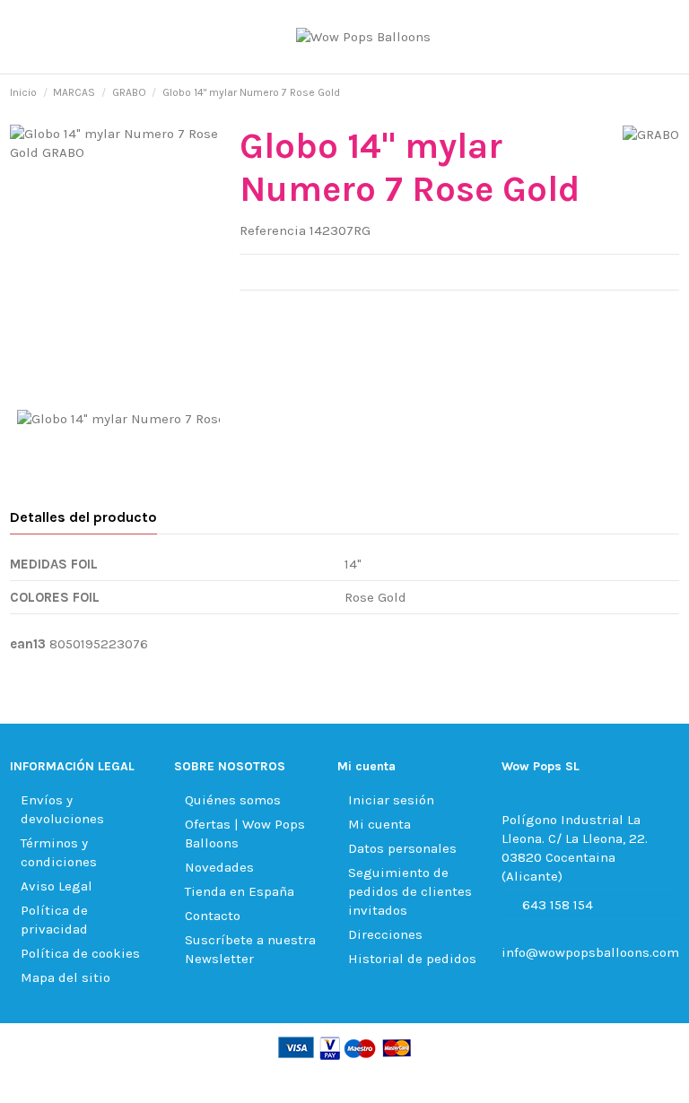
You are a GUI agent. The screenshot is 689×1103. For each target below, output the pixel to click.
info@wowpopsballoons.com (590, 952)
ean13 (28, 644)
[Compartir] (249, 313)
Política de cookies (80, 953)
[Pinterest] (294, 313)
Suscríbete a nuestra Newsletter (250, 949)
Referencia (273, 230)
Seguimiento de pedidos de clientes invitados (410, 891)
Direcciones (385, 934)
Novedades (219, 867)
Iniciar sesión (391, 800)
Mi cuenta (379, 824)
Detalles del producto (83, 516)
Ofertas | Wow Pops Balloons (245, 833)
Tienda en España (239, 891)
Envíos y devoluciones (62, 809)
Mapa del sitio (65, 977)
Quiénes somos (233, 800)
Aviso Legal (56, 886)
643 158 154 (557, 905)
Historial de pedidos (412, 959)
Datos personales (402, 848)
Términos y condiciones (59, 852)
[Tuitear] (271, 313)
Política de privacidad (54, 919)
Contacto (212, 916)
